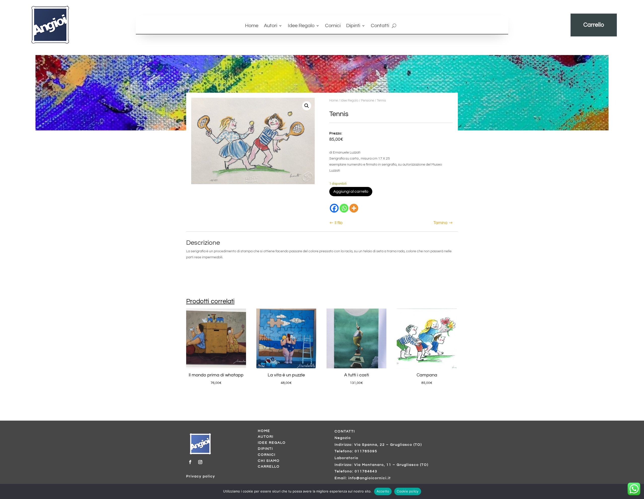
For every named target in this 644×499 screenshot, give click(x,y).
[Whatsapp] (344, 208)
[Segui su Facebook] (190, 462)
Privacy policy (200, 476)
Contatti (380, 26)
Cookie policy (407, 491)
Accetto (383, 491)
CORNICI (266, 455)
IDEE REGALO (272, 442)
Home (251, 26)
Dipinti (353, 26)
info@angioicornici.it (369, 478)
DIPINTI (265, 449)
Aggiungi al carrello (350, 191)
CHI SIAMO (269, 461)
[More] (353, 208)
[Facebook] (334, 208)
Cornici (333, 26)
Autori (270, 26)
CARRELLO (269, 466)
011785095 (366, 451)
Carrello (593, 25)
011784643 (366, 471)
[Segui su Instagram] (200, 462)
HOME (264, 431)
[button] (306, 105)
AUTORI (265, 436)
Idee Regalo (301, 26)
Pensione (367, 100)
